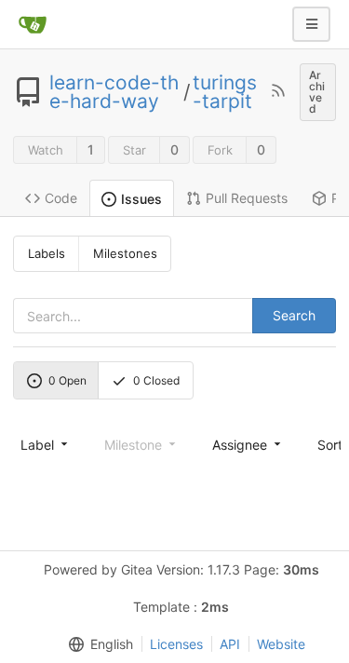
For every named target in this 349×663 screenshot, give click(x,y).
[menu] (45, 444)
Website (281, 644)
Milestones (125, 253)
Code (61, 198)
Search (294, 315)
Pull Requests (247, 198)
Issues (141, 199)
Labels (46, 253)
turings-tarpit (225, 92)
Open (67, 380)
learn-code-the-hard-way (114, 92)
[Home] (33, 24)
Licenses (176, 644)
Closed (156, 380)
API (230, 644)
